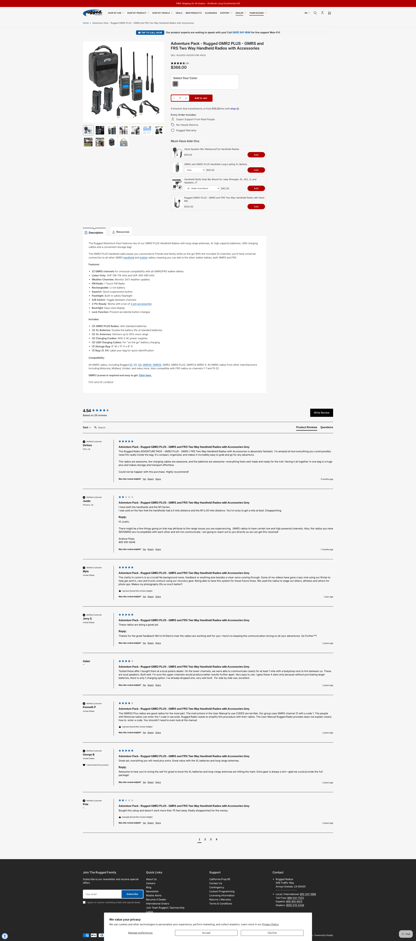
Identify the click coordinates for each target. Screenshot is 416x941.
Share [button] (158, 479)
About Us (151, 879)
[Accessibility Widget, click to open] (5, 936)
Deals (179, 13)
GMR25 (157, 364)
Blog (148, 887)
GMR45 (147, 364)
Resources (123, 231)
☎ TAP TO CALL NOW (150, 32)
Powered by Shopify (324, 935)
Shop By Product (136, 13)
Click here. (145, 375)
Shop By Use (114, 13)
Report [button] (151, 479)
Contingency (216, 887)
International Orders (157, 903)
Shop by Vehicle (161, 13)
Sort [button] (86, 427)
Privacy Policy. (270, 924)
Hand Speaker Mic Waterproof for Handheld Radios (211, 149)
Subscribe (132, 894)
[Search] (315, 13)
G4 (139, 364)
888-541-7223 (295, 897)
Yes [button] (144, 479)
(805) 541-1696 (241, 32)
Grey (175, 83)
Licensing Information (221, 895)
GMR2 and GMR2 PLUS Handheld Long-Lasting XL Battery (215, 164)
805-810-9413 (294, 901)
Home (86, 23)
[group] (100, 411)
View (177, 156)
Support (225, 13)
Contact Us (215, 883)
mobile (143, 257)
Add (256, 154)
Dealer (239, 13)
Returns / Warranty (220, 899)
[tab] (306, 428)
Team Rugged (256, 13)
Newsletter (152, 891)
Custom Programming (221, 891)
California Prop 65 (219, 879)
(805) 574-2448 (295, 905)
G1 (131, 364)
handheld (128, 257)
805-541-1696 (308, 894)
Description (96, 232)
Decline (272, 932)
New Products (194, 13)
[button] (219, 63)
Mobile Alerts (154, 895)
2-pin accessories (141, 303)
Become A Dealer (156, 899)
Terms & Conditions (220, 903)
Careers (150, 883)
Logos (149, 911)
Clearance (211, 13)
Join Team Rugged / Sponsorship (165, 907)
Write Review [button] (322, 412)
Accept (206, 932)
